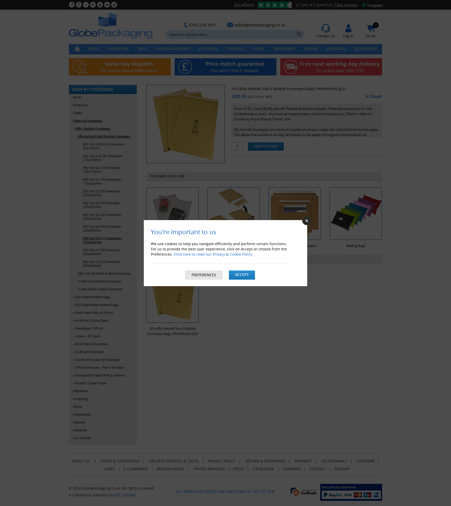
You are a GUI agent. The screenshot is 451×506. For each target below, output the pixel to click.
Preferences (204, 274)
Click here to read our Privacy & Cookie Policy (213, 254)
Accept (242, 274)
